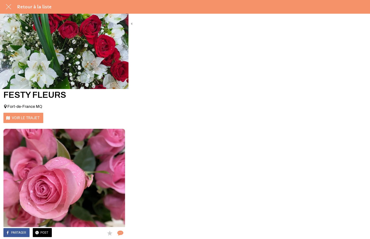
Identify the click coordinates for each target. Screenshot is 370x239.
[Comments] (120, 233)
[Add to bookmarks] (109, 233)
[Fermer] (8, 6)
